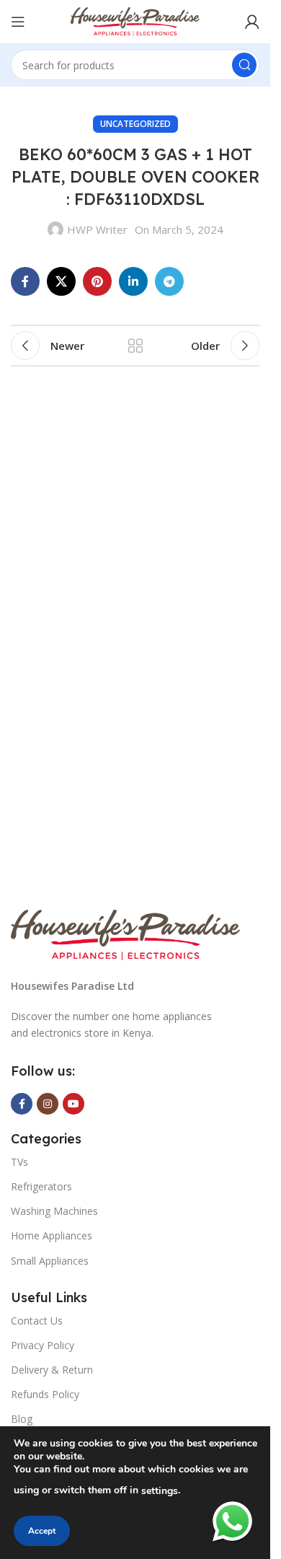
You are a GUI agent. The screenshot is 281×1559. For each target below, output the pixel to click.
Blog (21, 1419)
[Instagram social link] (47, 1104)
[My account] (252, 21)
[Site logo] (135, 20)
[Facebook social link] (25, 281)
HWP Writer (97, 229)
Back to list (135, 345)
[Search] (244, 65)
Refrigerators (41, 1186)
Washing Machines (54, 1211)
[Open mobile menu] (18, 21)
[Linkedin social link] (133, 281)
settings (159, 1491)
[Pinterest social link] (97, 281)
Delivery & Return (52, 1369)
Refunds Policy (45, 1394)
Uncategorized (135, 124)
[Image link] (125, 933)
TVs (19, 1162)
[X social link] (61, 281)
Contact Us (37, 1320)
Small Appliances (50, 1261)
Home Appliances (51, 1235)
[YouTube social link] (73, 1104)
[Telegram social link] (169, 281)
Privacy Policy (42, 1345)
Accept (41, 1531)
